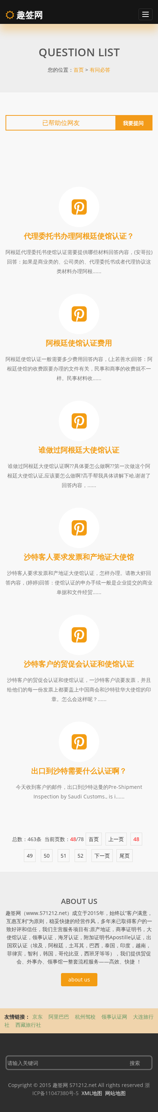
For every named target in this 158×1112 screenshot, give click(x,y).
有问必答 (100, 69)
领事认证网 (115, 1016)
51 (64, 855)
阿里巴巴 (60, 1016)
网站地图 (115, 1093)
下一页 (102, 855)
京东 (38, 1016)
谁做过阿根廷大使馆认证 (79, 450)
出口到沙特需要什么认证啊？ (79, 771)
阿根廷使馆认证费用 (79, 343)
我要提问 (133, 122)
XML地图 (92, 1093)
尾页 (124, 855)
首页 (78, 69)
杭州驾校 (86, 1016)
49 (30, 855)
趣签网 (28, 14)
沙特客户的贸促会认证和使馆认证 (79, 664)
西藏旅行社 (28, 1024)
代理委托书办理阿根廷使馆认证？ (79, 236)
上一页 (116, 839)
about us (79, 979)
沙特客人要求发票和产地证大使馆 (79, 557)
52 (80, 855)
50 (47, 855)
